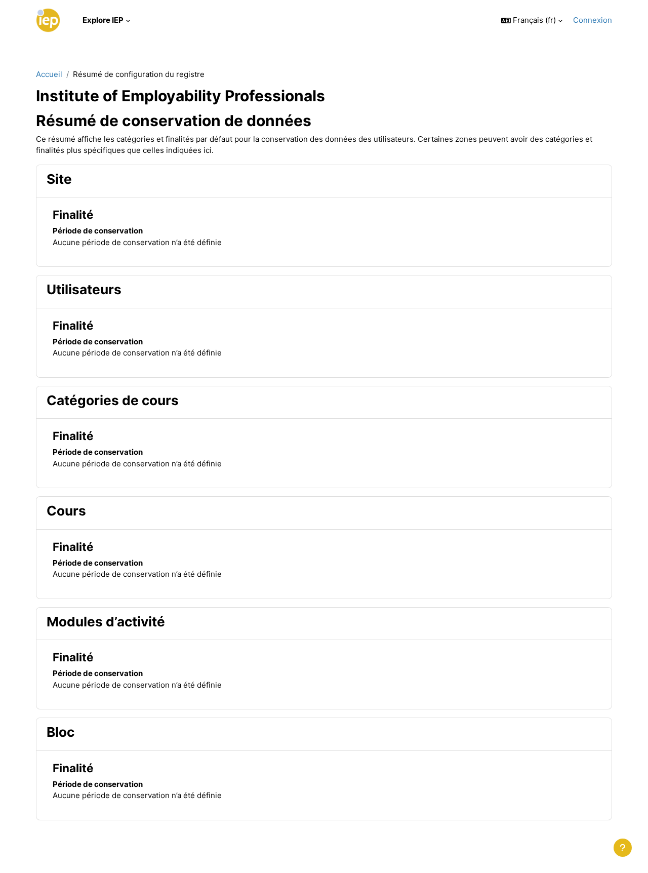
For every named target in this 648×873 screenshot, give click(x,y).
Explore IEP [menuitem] (103, 20)
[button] (532, 20)
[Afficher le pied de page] (623, 848)
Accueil (49, 74)
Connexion (592, 20)
